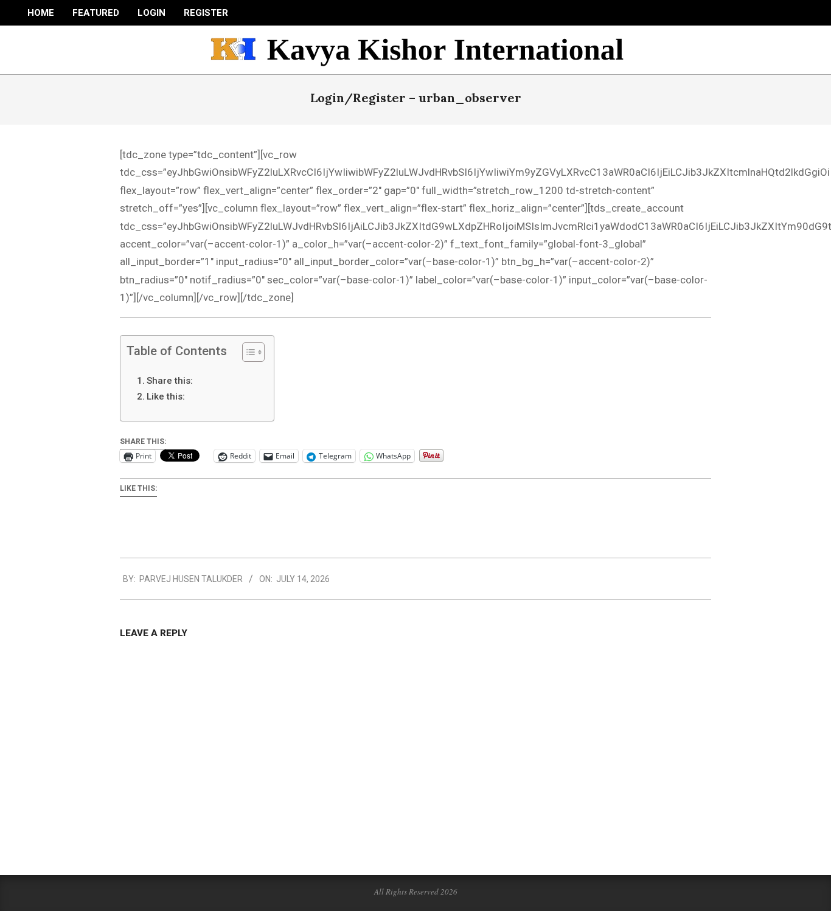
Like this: (166, 396)
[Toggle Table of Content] (247, 352)
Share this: (170, 380)
